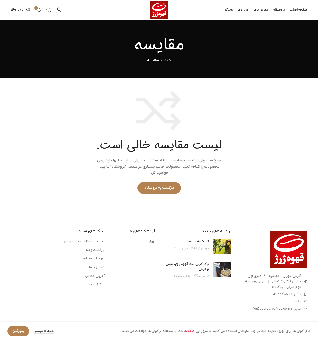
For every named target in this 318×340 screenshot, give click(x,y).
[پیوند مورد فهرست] (273, 294)
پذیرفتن (18, 331)
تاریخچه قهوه (199, 241)
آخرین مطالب (95, 276)
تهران (151, 241)
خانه (167, 60)
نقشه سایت (96, 284)
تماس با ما (97, 267)
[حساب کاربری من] (59, 10)
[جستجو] (49, 10)
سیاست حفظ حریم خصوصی (84, 241)
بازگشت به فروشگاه (159, 187)
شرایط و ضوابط (93, 258)
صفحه (189, 331)
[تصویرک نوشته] (222, 246)
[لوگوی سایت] (159, 9)
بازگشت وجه (95, 250)
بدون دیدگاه (181, 248)
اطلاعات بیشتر (44, 331)
